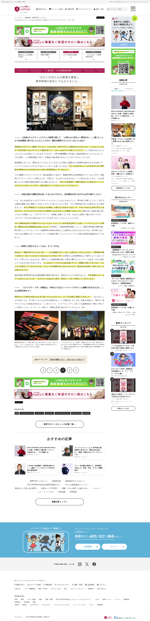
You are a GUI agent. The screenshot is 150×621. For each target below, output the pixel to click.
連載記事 (28, 17)
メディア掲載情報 (29, 589)
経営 (16, 413)
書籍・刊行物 (43, 589)
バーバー (96, 488)
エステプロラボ (76, 413)
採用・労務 (48, 599)
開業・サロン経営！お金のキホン (75, 488)
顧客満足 (126, 599)
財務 (40, 599)
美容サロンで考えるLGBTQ (25, 488)
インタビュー (39, 413)
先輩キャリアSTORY (49, 488)
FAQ (65, 589)
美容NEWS (56, 481)
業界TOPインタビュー (39, 17)
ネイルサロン (46, 605)
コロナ (97, 599)
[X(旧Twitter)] (87, 564)
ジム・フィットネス (46, 492)
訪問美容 (73, 492)
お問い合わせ (101, 589)
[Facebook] (94, 564)
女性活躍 (61, 492)
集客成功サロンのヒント (75, 481)
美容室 (17, 605)
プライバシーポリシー (77, 589)
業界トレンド (107, 599)
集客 (22, 599)
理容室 (24, 605)
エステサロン (49, 413)
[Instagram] (79, 564)
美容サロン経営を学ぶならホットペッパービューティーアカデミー (129, 1)
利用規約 (91, 589)
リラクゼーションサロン (62, 413)
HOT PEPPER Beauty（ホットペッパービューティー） (74, 599)
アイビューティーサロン (62, 605)
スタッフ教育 (31, 599)
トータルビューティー (26, 413)
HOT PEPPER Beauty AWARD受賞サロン (43, 485)
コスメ (91, 605)
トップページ (19, 17)
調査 (34, 602)
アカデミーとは (56, 589)
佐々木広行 (86, 413)
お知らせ (17, 589)
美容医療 (100, 605)
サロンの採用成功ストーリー (76, 485)
